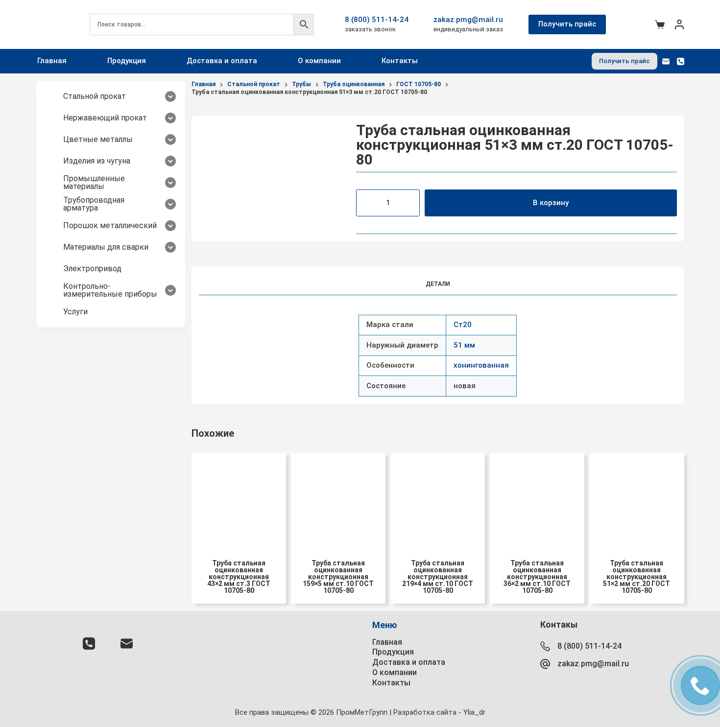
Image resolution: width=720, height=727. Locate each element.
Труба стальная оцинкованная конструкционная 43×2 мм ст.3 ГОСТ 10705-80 (238, 576)
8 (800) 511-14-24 (376, 19)
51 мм (464, 345)
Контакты (400, 60)
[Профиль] (679, 24)
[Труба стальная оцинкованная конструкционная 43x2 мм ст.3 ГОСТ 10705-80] (239, 500)
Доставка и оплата (222, 60)
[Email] (666, 61)
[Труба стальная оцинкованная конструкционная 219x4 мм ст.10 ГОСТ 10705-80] (437, 500)
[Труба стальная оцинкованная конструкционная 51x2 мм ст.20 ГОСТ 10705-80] (636, 500)
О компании (319, 60)
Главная (52, 60)
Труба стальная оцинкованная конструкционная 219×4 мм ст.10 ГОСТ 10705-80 (437, 576)
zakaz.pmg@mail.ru (468, 19)
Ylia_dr (474, 712)
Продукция (126, 60)
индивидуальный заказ (468, 29)
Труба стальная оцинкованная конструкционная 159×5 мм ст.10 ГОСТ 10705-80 (338, 576)
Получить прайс (567, 24)
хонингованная (481, 365)
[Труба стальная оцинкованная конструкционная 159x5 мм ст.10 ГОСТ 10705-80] (338, 500)
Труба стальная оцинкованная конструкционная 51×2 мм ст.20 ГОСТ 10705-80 (636, 576)
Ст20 (463, 324)
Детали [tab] (438, 284)
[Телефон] (680, 61)
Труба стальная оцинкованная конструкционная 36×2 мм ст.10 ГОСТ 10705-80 (537, 576)
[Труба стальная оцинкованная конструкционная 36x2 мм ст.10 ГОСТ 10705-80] (537, 500)
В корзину (551, 202)
